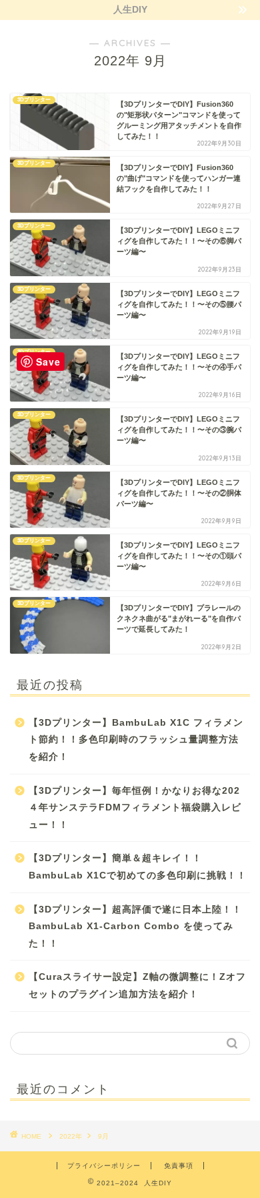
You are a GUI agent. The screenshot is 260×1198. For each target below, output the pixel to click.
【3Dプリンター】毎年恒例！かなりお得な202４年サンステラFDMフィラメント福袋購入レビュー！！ (135, 808)
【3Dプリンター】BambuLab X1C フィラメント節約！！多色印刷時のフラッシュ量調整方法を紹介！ (136, 740)
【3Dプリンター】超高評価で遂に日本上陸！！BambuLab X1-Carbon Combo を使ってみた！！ (135, 927)
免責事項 (178, 1165)
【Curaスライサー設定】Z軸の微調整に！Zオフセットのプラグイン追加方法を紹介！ (137, 985)
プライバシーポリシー (104, 1165)
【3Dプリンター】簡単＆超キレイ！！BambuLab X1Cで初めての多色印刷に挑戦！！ (138, 866)
